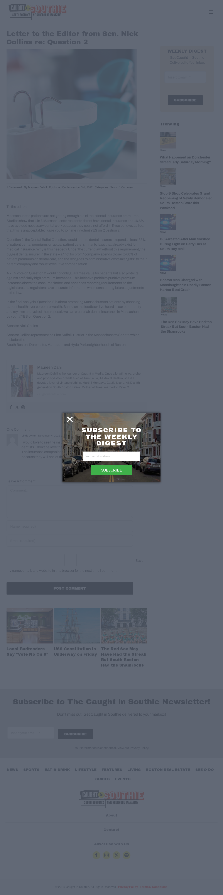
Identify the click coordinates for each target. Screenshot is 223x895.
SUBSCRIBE (111, 470)
